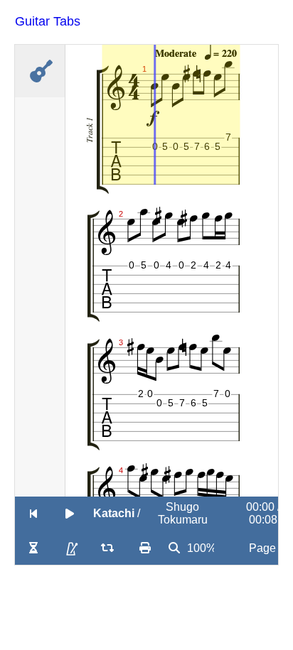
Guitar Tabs (47, 21)
